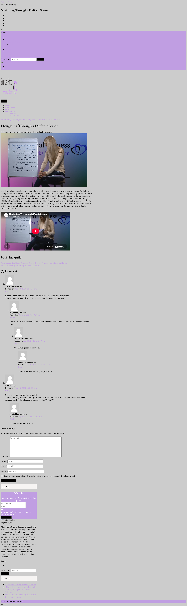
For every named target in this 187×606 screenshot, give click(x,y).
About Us (9, 39)
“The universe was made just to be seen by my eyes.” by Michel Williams (21, 589)
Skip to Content (8, 2)
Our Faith (9, 47)
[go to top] (2, 604)
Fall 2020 (13, 113)
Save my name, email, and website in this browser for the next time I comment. (39, 476)
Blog (7, 109)
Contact (8, 49)
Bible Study (10, 111)
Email (4, 466)
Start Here (10, 107)
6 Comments (26, 132)
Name (4, 461)
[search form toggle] (2, 62)
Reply (7, 291)
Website (4, 471)
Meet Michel (15, 44)
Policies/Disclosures (14, 52)
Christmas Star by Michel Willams (20, 584)
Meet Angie (15, 42)
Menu (4, 101)
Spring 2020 (14, 115)
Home (8, 37)
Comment (5, 456)
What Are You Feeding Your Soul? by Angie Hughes (20, 595)
